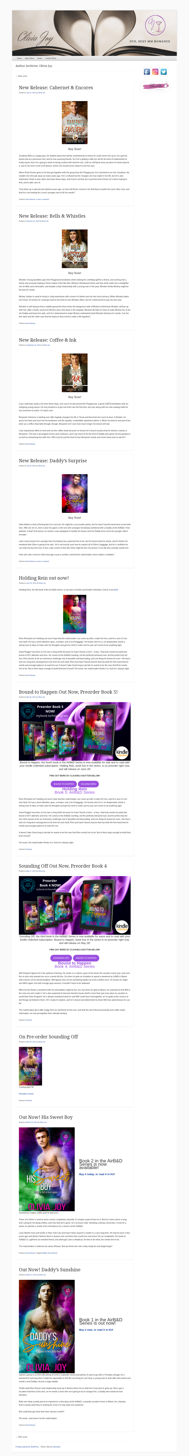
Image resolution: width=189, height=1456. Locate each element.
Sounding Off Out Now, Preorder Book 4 (63, 866)
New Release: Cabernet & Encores (56, 87)
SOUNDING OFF (61, 958)
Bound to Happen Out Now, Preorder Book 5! (68, 692)
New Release (30, 199)
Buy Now (74, 149)
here (116, 590)
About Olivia (29, 58)
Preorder (29, 849)
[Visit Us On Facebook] (147, 75)
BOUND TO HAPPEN (64, 784)
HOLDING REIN (88, 784)
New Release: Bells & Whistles (52, 216)
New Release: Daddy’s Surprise (53, 460)
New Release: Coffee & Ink (47, 340)
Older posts (21, 76)
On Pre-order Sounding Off (48, 1037)
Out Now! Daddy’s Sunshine (49, 1269)
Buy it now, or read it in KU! (96, 1329)
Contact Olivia (51, 58)
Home (19, 58)
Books (39, 58)
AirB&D (44, 1253)
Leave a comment (43, 199)
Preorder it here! (26, 1094)
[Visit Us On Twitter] (163, 75)
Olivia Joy (45, 65)
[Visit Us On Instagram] (155, 75)
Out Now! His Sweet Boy (46, 1117)
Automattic (56, 1447)
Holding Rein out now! (44, 578)
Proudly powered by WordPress (27, 1447)
